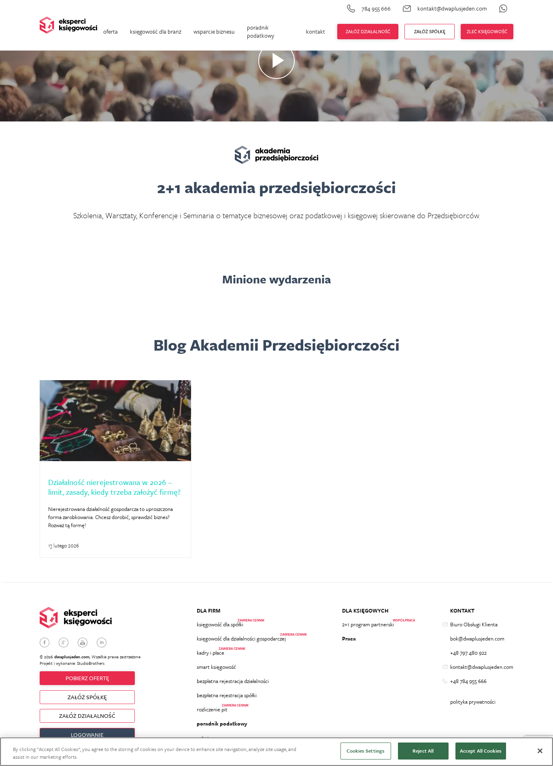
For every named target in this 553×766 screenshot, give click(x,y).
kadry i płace (210, 653)
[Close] (540, 751)
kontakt (315, 31)
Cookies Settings (366, 750)
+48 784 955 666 (468, 681)
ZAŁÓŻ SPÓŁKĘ (87, 697)
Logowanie (87, 734)
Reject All (423, 750)
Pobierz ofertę (87, 678)
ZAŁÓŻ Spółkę (429, 31)
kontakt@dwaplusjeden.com (481, 667)
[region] (276, 751)
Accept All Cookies (481, 750)
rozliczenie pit (212, 709)
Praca (349, 638)
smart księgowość (216, 667)
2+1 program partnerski (368, 624)
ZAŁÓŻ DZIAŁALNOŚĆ (87, 715)
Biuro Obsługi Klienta (474, 624)
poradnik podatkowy (260, 31)
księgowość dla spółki (220, 624)
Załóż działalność (368, 31)
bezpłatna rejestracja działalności (233, 681)
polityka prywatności (473, 702)
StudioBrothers (90, 663)
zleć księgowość (487, 31)
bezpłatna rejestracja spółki (227, 695)
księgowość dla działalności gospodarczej (241, 638)
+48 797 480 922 (468, 653)
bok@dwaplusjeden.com (477, 638)
